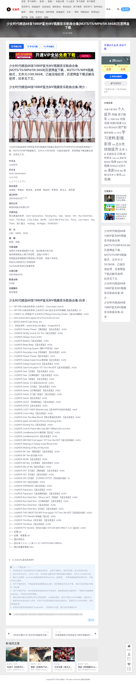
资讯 (119, 174)
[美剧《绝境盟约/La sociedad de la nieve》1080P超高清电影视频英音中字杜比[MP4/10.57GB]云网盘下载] (87, 654)
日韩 (32, 17)
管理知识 (95, 11)
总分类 (120, 144)
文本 (69, 11)
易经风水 (56, 6)
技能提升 (36, 6)
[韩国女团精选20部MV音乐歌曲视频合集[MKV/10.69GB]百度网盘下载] (109, 216)
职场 (117, 170)
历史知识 (46, 6)
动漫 (57, 664)
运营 (124, 175)
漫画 (121, 157)
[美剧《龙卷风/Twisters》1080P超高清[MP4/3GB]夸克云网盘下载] (40, 654)
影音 (15, 664)
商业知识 (67, 6)
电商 (113, 161)
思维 (113, 145)
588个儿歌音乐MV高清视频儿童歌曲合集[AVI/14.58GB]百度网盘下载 (121, 210)
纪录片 (39, 17)
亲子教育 (77, 6)
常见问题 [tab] (34, 46)
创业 (117, 119)
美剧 (46, 17)
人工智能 (111, 119)
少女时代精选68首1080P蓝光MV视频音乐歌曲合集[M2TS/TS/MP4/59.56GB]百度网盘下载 (48, 614)
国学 (23, 11)
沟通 (113, 158)
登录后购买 (117, 76)
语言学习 (25, 6)
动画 (106, 123)
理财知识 (85, 11)
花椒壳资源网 (85, 679)
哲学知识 (98, 6)
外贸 (115, 133)
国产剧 (24, 17)
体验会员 (110, 67)
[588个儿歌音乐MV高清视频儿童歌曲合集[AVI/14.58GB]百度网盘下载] (109, 207)
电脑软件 (120, 162)
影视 (70, 33)
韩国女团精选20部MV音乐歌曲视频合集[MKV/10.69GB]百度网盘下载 (121, 219)
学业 (119, 132)
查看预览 (117, 83)
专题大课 (108, 109)
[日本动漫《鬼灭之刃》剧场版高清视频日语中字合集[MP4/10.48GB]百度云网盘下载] (64, 654)
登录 (126, 9)
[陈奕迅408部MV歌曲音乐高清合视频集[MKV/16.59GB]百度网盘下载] (109, 198)
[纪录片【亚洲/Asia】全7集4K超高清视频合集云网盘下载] (16, 654)
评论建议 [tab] (50, 46)
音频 (107, 179)
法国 (117, 158)
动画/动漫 (116, 123)
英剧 (121, 171)
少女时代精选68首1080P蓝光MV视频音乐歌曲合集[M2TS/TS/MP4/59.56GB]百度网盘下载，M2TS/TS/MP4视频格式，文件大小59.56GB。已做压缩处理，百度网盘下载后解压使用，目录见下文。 (119, 254)
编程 (105, 171)
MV (66, 33)
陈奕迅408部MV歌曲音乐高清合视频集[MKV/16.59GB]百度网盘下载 (121, 201)
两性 (31, 11)
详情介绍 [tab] (17, 46)
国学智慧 (50, 11)
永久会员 (124, 67)
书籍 (114, 114)
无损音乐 (112, 154)
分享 (92, 620)
